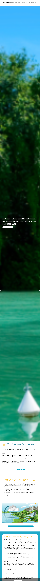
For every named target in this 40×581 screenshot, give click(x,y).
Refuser (20, 580)
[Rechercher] (3, 8)
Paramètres (24, 580)
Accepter (16, 580)
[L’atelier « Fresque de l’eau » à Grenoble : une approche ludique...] (39, 290)
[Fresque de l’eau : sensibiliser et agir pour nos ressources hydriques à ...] (1, 290)
